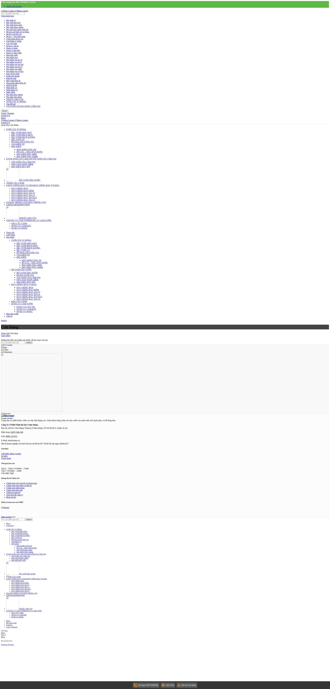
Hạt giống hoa (12, 57)
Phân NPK (10, 92)
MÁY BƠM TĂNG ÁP (26, 150)
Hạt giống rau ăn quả (14, 64)
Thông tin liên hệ (13, 492)
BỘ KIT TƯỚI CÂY (25, 275)
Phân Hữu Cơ (12, 90)
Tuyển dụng (6, 458)
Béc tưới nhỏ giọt (13, 23)
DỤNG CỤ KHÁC (19, 228)
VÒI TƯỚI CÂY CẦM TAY (23, 162)
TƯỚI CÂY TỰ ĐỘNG (16, 102)
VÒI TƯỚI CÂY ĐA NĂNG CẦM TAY (23, 106)
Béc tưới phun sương (14, 27)
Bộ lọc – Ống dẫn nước (15, 36)
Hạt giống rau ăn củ (14, 60)
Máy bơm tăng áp (13, 81)
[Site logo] (8, 11)
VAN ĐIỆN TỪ (18, 144)
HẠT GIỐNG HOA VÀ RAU (24, 284)
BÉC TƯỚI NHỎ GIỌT (21, 132)
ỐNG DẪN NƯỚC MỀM (22, 164)
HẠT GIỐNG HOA (19, 188)
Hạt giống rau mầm (14, 69)
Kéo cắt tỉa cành (12, 74)
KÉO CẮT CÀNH (19, 223)
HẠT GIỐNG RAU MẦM (22, 191)
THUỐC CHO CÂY (15, 99)
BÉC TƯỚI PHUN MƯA (22, 135)
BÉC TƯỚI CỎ (17, 139)
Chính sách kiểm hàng (15, 488)
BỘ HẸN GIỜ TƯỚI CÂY (22, 142)
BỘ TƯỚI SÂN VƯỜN (21, 270)
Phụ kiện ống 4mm (14, 97)
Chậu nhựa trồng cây (14, 39)
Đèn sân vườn (12, 55)
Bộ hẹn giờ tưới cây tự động (17, 32)
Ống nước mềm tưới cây (16, 83)
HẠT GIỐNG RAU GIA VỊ (23, 193)
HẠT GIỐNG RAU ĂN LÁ (23, 195)
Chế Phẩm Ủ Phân (13, 41)
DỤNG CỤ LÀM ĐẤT (21, 226)
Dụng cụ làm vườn (14, 53)
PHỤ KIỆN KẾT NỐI (20, 167)
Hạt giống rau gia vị (14, 67)
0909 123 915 (11, 436)
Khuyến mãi (11, 78)
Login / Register (12, 627)
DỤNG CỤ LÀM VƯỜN (22, 304)
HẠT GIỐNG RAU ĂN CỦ (23, 200)
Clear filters (5, 336)
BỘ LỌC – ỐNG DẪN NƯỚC (29, 152)
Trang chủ (5, 333)
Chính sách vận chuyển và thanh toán (21, 483)
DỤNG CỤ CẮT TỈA (25, 307)
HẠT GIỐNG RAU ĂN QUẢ (24, 198)
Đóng (3, 633)
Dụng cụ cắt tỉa (12, 46)
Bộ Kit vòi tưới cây (14, 34)
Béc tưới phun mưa (14, 25)
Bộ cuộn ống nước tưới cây (17, 30)
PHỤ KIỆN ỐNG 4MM (26, 154)
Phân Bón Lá (11, 88)
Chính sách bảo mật (14, 490)
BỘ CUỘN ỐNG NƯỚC (27, 273)
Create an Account (7, 645)
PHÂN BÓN (11, 85)
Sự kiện (4, 456)
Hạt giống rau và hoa (14, 71)
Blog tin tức (11, 497)
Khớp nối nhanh (12, 76)
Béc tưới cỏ (11, 20)
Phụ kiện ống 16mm (14, 95)
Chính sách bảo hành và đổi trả (19, 485)
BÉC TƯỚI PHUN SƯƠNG (23, 137)
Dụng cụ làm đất (13, 50)
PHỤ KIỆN (16, 146)
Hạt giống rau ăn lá (14, 62)
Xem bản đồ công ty (14, 495)
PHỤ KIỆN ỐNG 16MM (27, 156)
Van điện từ (11, 104)
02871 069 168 (17, 432)
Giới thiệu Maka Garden (11, 454)
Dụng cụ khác (12, 48)
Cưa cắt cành (11, 43)
